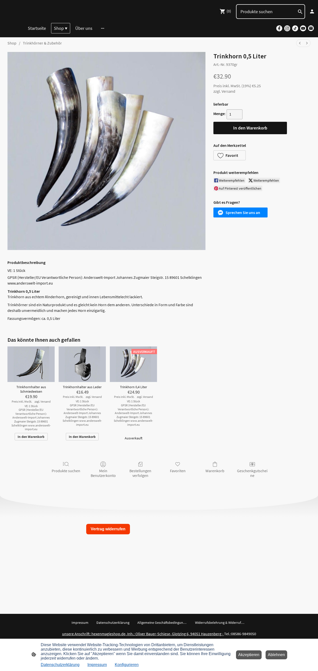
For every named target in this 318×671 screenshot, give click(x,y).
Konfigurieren (127, 665)
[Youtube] (303, 28)
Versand (228, 91)
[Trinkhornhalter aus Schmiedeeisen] (31, 364)
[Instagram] (287, 28)
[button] (229, 155)
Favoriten (178, 470)
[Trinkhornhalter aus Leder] (82, 364)
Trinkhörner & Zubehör (42, 43)
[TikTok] (295, 28)
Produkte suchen (66, 470)
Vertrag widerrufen (108, 529)
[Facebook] (279, 28)
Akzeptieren (248, 655)
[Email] (311, 28)
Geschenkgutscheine (252, 473)
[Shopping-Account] (312, 11)
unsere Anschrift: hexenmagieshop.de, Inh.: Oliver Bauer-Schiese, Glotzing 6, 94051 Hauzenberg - (143, 633)
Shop (11, 43)
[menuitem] (299, 43)
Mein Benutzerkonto (103, 473)
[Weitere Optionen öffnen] (102, 28)
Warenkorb (214, 470)
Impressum (97, 665)
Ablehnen (276, 655)
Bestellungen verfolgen (140, 473)
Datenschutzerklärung (60, 665)
